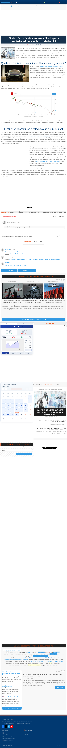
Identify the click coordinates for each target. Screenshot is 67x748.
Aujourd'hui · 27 (16, 388)
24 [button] (3, 414)
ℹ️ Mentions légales (29, 734)
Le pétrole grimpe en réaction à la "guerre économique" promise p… (52, 421)
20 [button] (16, 409)
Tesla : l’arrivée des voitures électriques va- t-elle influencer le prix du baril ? (34, 40)
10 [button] (3, 405)
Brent (28, 652)
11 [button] (8, 405)
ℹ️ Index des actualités (7, 736)
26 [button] (12, 414)
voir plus (7, 254)
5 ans (28, 353)
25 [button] (8, 414)
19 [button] (12, 409)
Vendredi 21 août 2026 (12, 650)
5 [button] (12, 401)
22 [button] (25, 409)
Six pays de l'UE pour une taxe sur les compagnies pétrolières (50, 412)
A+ (60, 8)
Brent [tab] (8, 324)
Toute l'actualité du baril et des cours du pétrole (33, 319)
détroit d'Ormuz (25, 657)
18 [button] (8, 409)
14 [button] (21, 405)
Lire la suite (60, 687)
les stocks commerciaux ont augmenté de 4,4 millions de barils (47, 661)
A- (63, 8)
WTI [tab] (25, 324)
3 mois (13, 353)
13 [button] (16, 405)
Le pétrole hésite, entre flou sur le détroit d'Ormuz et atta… (33, 301)
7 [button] (21, 401)
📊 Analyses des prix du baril (51, 2)
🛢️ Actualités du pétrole (37, 2)
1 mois (5, 353)
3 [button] (3, 401)
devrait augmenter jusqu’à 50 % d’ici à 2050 (47, 161)
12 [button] (12, 405)
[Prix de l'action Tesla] (33, 114)
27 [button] (16, 414)
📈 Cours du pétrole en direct (23, 2)
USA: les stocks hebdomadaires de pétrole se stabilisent (54, 301)
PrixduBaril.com (6, 745)
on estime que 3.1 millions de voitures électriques (52, 66)
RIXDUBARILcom (9, 719)
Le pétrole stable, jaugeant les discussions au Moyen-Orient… (13, 301)
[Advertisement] (33, 23)
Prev (61, 280)
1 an (20, 353)
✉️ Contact (27, 733)
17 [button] (3, 409)
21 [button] (21, 409)
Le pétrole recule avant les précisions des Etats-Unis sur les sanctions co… (50, 429)
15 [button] (25, 405)
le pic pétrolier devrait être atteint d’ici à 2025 (38, 136)
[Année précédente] (3, 389)
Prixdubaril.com (6, 6)
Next (64, 280)
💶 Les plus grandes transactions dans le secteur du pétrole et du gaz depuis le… (11, 673)
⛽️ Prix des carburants (7, 740)
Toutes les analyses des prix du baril (14, 709)
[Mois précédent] (6, 389)
